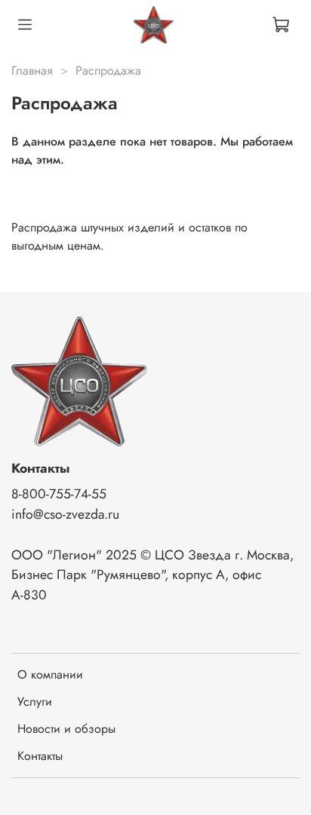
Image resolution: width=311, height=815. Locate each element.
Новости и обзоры (66, 728)
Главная (32, 70)
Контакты (40, 755)
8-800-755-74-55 (58, 494)
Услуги (34, 701)
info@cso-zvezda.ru (65, 514)
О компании (50, 674)
